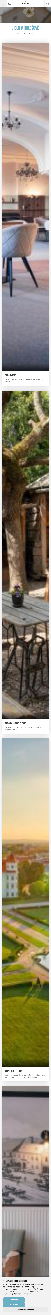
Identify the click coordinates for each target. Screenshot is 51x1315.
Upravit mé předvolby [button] (25, 1309)
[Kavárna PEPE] (25, 207)
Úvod (20, 34)
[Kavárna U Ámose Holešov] (25, 555)
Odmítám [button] (14, 1305)
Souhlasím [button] (14, 1300)
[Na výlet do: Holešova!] (25, 902)
